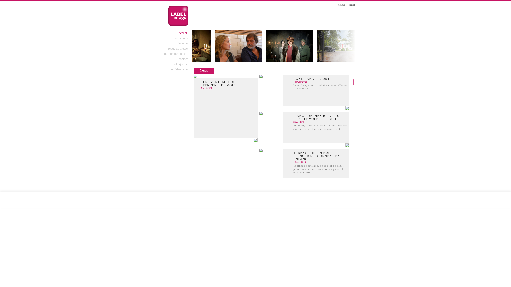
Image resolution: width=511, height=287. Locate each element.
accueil (183, 33)
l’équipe (182, 43)
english (352, 4)
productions (180, 38)
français (341, 4)
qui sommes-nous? (176, 53)
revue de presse (178, 48)
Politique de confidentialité (179, 66)
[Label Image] (178, 16)
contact (183, 59)
